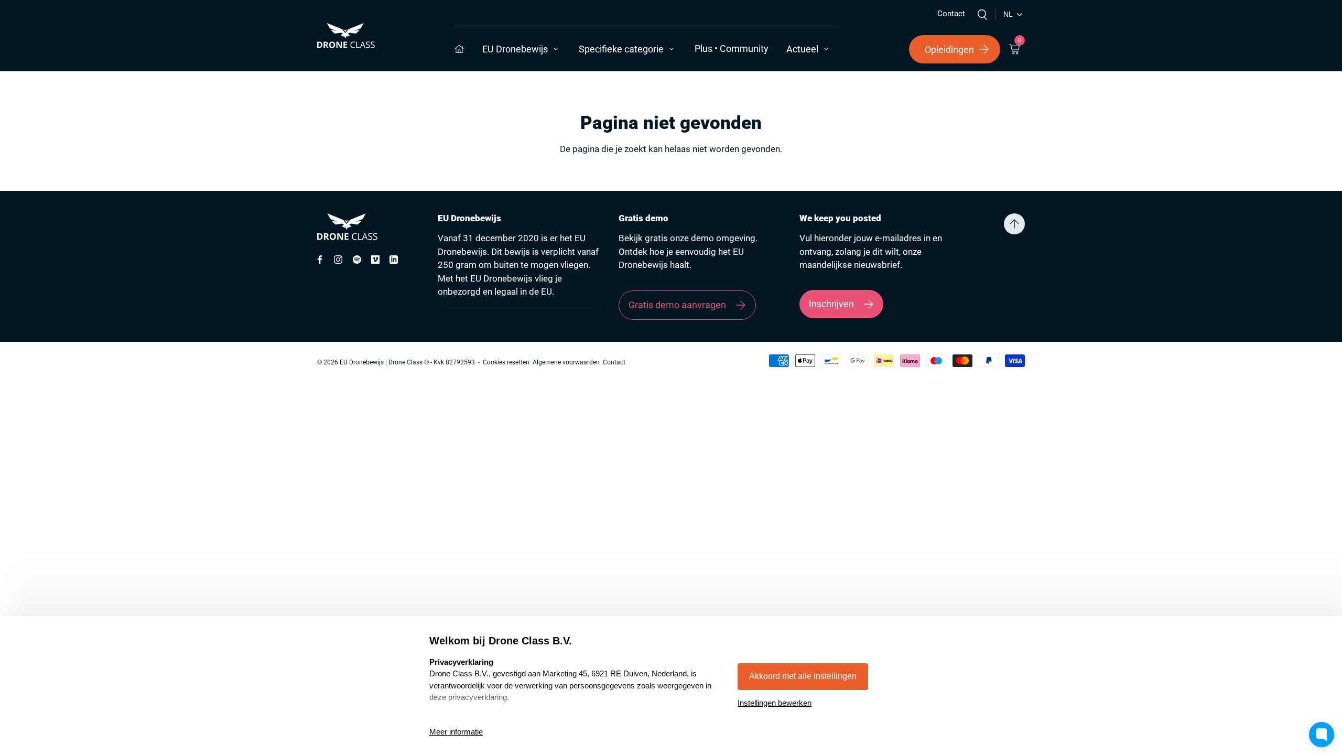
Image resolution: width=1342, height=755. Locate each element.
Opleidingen (949, 49)
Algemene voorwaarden (566, 362)
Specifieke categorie (621, 49)
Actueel (802, 49)
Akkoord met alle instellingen (803, 676)
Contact (951, 13)
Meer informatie (456, 731)
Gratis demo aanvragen (677, 304)
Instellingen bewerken (774, 702)
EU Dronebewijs (515, 49)
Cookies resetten (506, 362)
